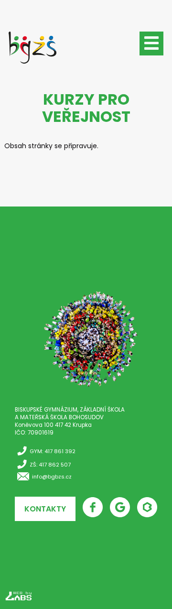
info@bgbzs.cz (52, 476)
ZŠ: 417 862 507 (50, 464)
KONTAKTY (45, 508)
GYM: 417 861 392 (52, 451)
